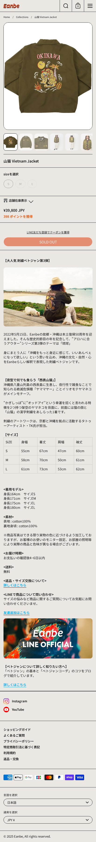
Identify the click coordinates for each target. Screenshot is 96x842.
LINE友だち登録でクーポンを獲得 (48, 232)
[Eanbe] (11, 5)
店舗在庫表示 (18, 200)
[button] (66, 6)
